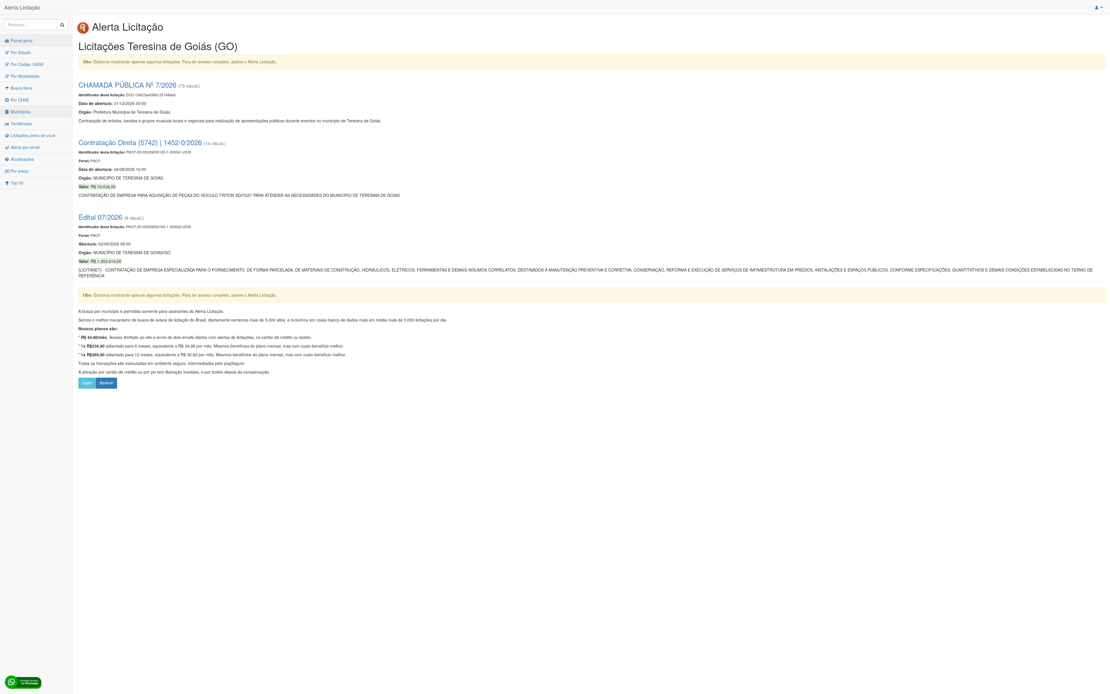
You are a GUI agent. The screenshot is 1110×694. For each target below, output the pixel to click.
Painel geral (21, 40)
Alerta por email (25, 147)
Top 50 (16, 183)
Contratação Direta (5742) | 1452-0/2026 (140, 142)
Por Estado (20, 52)
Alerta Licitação (22, 7)
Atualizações (22, 159)
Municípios (20, 112)
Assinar (106, 382)
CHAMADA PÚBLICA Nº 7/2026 (127, 85)
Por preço (19, 171)
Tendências (21, 123)
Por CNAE (19, 100)
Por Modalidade (25, 76)
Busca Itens (21, 88)
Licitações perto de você (32, 135)
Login (87, 382)
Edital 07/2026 (100, 217)
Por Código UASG (27, 64)
